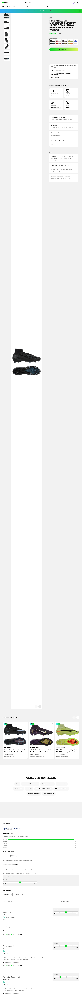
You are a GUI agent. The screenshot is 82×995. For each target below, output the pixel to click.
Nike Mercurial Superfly (61, 788)
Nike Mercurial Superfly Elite (43, 788)
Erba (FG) (29, 788)
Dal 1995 (56, 77)
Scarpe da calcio (62, 784)
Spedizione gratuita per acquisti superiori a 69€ (65, 66)
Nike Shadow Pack (49, 793)
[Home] (6, 3)
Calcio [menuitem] (3, 6)
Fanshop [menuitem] (9, 6)
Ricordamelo (62, 49)
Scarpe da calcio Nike (34, 793)
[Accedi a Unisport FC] (74, 3)
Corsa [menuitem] (23, 6)
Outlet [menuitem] (48, 6)
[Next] (77, 717)
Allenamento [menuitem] (16, 6)
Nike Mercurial (18, 788)
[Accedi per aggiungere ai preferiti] (25, 723)
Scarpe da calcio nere (47, 784)
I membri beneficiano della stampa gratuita (63, 74)
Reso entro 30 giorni (59, 70)
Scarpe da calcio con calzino (30, 784)
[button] (7, 22)
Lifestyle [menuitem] (29, 6)
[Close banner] (80, 11)
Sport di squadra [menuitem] (37, 6)
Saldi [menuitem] (44, 6)
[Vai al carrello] (78, 3)
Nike (17, 784)
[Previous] (74, 717)
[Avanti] (39, 706)
